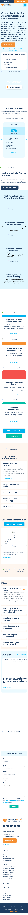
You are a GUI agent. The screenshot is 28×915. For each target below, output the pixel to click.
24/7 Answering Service (8, 853)
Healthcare (5, 891)
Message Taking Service (8, 870)
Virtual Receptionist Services (10, 856)
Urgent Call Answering (8, 868)
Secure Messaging (7, 878)
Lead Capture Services (8, 872)
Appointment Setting (8, 876)
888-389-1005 (15, 836)
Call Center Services (7, 860)
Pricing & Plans (21, 1)
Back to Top (13, 911)
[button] (14, 49)
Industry (6, 778)
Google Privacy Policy (11, 800)
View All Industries (7, 899)
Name (5, 759)
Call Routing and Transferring (10, 866)
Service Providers (7, 895)
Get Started (9, 840)
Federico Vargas (10, 540)
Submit (14, 806)
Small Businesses (7, 897)
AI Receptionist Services (8, 858)
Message (6, 783)
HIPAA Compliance (7, 880)
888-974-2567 (10, 834)
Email (5, 765)
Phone (5, 771)
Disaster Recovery (7, 874)
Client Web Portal (7, 883)
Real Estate (5, 893)
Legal (4, 890)
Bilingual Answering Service (9, 854)
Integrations (6, 882)
